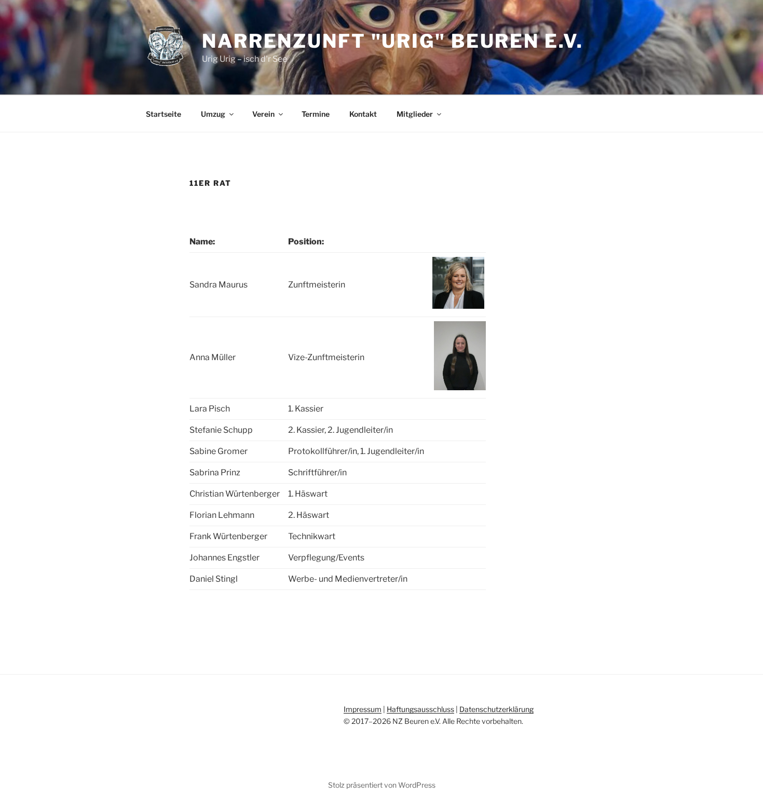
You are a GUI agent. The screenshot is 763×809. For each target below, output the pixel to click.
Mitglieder (415, 113)
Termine (316, 113)
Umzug (213, 113)
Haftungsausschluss (420, 709)
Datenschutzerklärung (496, 709)
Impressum (363, 709)
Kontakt (363, 113)
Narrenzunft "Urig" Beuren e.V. (392, 41)
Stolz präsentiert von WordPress (381, 784)
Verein (263, 113)
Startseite (163, 113)
